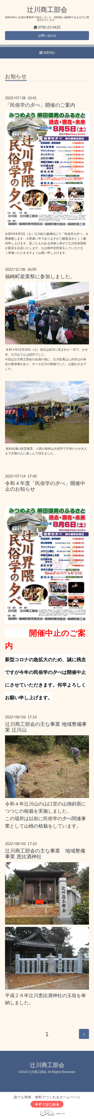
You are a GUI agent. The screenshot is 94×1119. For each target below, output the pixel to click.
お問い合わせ (47, 35)
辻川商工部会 (47, 9)
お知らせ (16, 76)
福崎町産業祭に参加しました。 (40, 276)
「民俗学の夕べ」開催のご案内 (40, 105)
